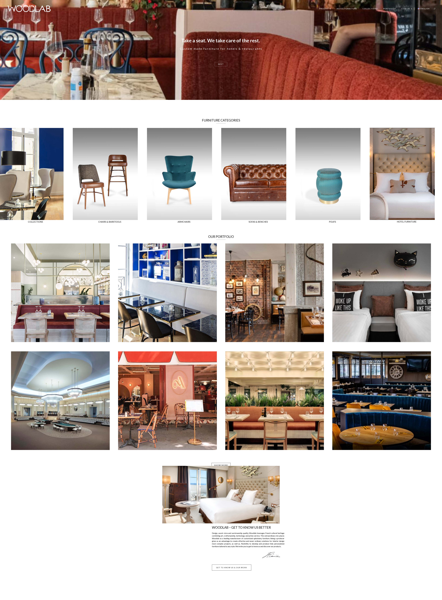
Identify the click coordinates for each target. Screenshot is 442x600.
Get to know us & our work (231, 567)
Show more (221, 465)
